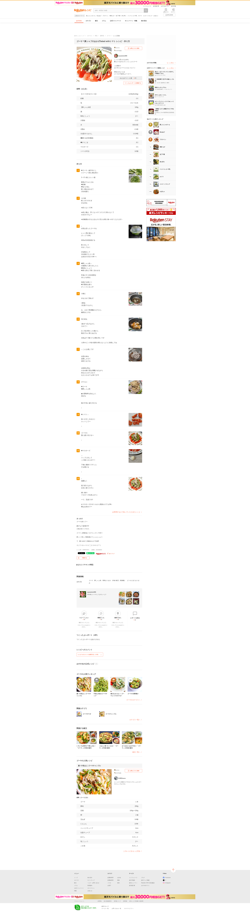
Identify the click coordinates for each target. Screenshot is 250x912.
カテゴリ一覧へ (134, 720)
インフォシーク (147, 6)
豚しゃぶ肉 (97, 580)
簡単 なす (112, 15)
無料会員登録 (170, 14)
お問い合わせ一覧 (116, 908)
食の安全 (144, 21)
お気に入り (166, 12)
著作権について (117, 901)
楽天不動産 (132, 880)
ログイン (173, 12)
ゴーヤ (109, 35)
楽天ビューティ (133, 883)
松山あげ (99, 15)
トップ (76, 877)
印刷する (84, 558)
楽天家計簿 (156, 6)
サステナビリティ (129, 908)
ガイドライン (91, 888)
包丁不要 (118, 15)
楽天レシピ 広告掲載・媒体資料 (136, 901)
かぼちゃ (156, 15)
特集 (75, 890)
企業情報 (99, 901)
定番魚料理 (110, 880)
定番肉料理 (110, 877)
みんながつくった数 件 (128, 78)
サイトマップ (91, 880)
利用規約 (90, 885)
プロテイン (105, 15)
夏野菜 (102, 35)
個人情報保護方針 (108, 901)
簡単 (118, 880)
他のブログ (111, 553)
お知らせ (90, 890)
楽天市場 (173, 6)
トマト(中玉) (84, 151)
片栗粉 (82, 120)
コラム (104, 21)
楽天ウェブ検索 (145, 880)
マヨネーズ (84, 147)
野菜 (96, 35)
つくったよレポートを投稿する (133, 83)
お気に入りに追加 (134, 48)
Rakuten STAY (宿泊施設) (148, 883)
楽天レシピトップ (79, 35)
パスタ (109, 883)
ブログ (143, 877)
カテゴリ (88, 21)
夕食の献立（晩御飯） (119, 580)
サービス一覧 (105, 908)
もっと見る (170, 62)
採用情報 (125, 901)
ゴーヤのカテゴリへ (133, 700)
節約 (118, 883)
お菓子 (109, 885)
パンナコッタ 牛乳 (132, 15)
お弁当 (119, 877)
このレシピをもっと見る (131, 851)
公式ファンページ (115, 21)
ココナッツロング (147, 15)
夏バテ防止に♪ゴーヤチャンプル (89, 766)
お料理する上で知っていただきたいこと (126, 512)
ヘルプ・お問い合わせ (93, 883)
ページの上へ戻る (173, 869)
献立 (96, 21)
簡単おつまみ (107, 580)
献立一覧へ (136, 752)
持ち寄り (124, 15)
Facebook (168, 877)
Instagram (168, 883)
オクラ (140, 15)
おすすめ (79, 21)
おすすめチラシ (165, 6)
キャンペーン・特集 (131, 21)
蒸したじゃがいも (91, 15)
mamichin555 (91, 592)
